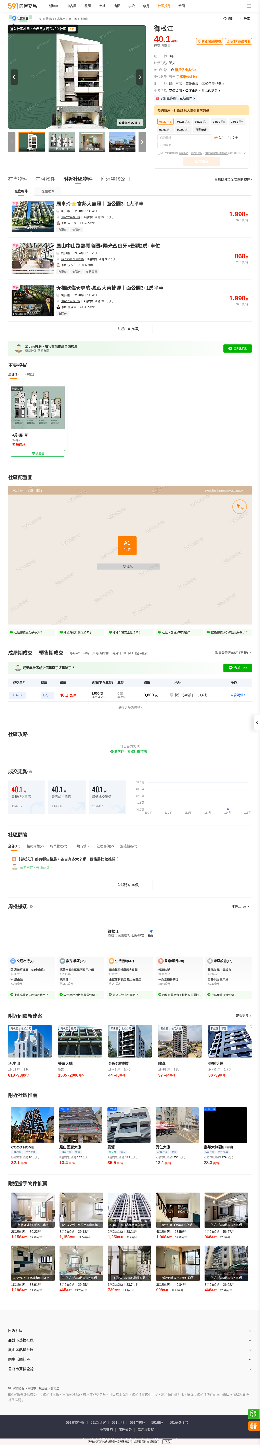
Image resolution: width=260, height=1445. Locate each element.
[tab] (21, 191)
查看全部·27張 (128, 122)
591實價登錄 (75, 1422)
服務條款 (183, 153)
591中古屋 (137, 1422)
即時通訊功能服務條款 (216, 153)
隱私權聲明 (196, 153)
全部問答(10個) (128, 885)
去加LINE (240, 348)
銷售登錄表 (231, 653)
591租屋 (157, 1422)
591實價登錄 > (47, 19)
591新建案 (98, 1422)
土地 (102, 6)
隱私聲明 (154, 1441)
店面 (117, 6)
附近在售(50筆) (128, 329)
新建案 (53, 6)
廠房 (146, 6)
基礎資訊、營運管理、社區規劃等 (193, 90)
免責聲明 (106, 1430)
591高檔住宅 (178, 1422)
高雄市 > (62, 19)
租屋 (87, 6)
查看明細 (236, 695)
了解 (72, 29)
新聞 (181, 6)
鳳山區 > (74, 19)
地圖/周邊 (239, 906)
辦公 (131, 6)
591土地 (118, 1422)
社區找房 (164, 6)
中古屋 (71, 6)
